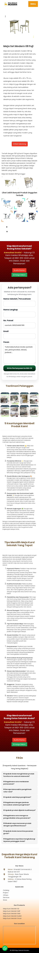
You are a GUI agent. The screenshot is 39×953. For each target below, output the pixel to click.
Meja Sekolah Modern (22, 950)
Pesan (6, 342)
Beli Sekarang (20, 144)
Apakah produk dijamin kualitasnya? (20, 810)
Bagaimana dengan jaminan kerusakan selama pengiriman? (16, 803)
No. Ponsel (8, 320)
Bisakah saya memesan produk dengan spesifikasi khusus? (17, 824)
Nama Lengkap (10, 309)
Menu (33, 4)
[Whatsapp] (5, 948)
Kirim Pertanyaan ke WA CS (19, 368)
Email (6, 331)
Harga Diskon (20, 275)
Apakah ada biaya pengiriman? (18, 797)
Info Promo (20, 270)
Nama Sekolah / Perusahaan (17, 299)
